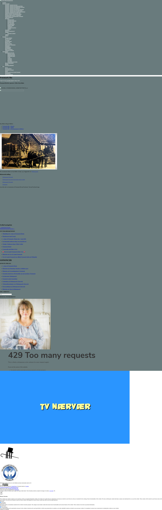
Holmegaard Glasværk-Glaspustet (7, 228)
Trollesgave (10, 26)
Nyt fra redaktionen (9, 74)
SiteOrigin (17, 489)
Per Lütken (10, 60)
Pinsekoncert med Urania (9, 236)
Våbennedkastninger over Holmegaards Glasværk (16, 284)
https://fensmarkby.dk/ (13, 488)
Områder (7, 32)
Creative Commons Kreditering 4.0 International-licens (14, 487)
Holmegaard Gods (11, 55)
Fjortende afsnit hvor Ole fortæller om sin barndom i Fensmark (19, 273)
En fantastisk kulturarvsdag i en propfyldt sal (14, 241)
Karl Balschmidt (8, 41)
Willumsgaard (35, 171)
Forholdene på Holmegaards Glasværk (13, 281)
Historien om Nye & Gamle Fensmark (12, 72)
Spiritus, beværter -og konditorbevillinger (13, 14)
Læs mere (51, 490)
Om (3, 66)
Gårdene (9, 28)
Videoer (6, 35)
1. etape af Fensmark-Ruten (10, 266)
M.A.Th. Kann (8, 39)
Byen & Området (6, 3)
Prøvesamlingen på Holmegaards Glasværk (14, 286)
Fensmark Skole (11, 22)
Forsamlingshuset (11, 24)
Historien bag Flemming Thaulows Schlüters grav (15, 268)
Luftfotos (7, 34)
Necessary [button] (2, 501)
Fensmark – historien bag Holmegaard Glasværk (14, 7)
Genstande (7, 30)
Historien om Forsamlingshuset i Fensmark (14, 271)
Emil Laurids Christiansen (10, 44)
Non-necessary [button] (3, 505)
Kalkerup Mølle (11, 25)
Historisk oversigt (11, 53)
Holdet (6, 71)
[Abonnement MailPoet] (81, 360)
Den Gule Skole (11, 23)
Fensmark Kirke (11, 19)
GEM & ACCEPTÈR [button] (4, 509)
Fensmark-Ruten (7, 246)
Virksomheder (5, 51)
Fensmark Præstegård (12, 20)
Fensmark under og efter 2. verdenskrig (13, 15)
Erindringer (7, 46)
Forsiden (4, 2)
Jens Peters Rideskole (9, 65)
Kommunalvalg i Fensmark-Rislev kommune (14, 16)
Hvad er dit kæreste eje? (10, 31)
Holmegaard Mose (11, 56)
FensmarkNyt (8, 73)
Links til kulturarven (9, 17)
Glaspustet (10, 59)
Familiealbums (8, 47)
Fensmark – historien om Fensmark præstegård (14, 9)
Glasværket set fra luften (12, 61)
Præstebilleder (8, 48)
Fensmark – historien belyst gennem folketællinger (15, 11)
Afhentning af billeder (9, 50)
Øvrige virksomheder (9, 63)
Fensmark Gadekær (11, 33)
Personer (4, 36)
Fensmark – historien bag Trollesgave (12, 8)
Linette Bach (13, 486)
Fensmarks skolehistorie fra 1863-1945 (13, 12)
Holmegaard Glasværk (9, 52)
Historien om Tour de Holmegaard (11, 289)
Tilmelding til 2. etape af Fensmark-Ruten (13, 233)
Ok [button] (54, 490)
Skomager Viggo (8, 43)
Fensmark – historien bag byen (11, 5)
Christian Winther (8, 38)
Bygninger (7, 18)
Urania (9, 57)
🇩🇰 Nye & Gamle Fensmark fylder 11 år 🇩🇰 (14, 251)
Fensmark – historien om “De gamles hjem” (14, 10)
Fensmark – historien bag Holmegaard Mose (14, 6)
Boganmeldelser (8, 68)
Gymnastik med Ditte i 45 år (10, 249)
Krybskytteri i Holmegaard (10, 276)
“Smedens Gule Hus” (12, 27)
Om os (6, 67)
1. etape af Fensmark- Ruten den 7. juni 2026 (14, 239)
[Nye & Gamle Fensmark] (6, 0)
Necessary (4, 502)
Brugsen (6, 64)
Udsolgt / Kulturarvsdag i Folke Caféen (13, 244)
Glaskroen (10, 58)
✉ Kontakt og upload (9, 69)
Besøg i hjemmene (8, 49)
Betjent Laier (7, 42)
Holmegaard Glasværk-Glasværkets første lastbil (14, 179)
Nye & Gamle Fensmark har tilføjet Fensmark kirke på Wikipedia (20, 257)
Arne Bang (7, 40)
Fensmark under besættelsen (10, 279)
